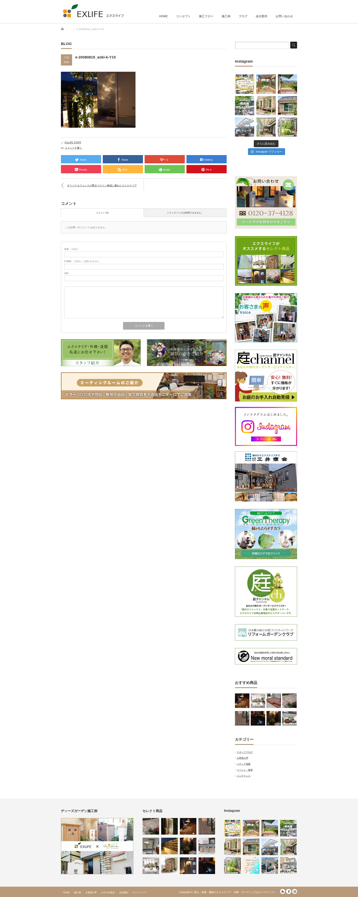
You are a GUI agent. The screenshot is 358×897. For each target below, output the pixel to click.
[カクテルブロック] (188, 865)
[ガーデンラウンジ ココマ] (258, 700)
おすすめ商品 (108, 892)
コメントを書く (73, 147)
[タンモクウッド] (242, 718)
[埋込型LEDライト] (258, 718)
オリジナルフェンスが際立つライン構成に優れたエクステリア (102, 185)
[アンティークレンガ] (289, 700)
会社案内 (261, 16)
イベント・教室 (245, 770)
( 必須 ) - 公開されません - (82, 261)
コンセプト (183, 16)
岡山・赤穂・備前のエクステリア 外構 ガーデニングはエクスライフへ (235, 892)
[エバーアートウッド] (169, 846)
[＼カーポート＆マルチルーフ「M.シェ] (244, 127)
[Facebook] (288, 891)
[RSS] (282, 891)
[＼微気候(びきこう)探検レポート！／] (244, 105)
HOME (163, 16)
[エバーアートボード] (273, 718)
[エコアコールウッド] (273, 700)
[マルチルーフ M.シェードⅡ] (289, 718)
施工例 (226, 16)
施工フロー (206, 16)
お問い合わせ (284, 16)
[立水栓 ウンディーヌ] (151, 846)
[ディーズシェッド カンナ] (169, 865)
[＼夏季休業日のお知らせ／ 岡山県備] (251, 865)
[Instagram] (294, 891)
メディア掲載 (243, 764)
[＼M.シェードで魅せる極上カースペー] (269, 865)
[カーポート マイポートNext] (206, 846)
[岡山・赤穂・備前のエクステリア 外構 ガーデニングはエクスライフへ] (93, 10)
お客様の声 (242, 758)
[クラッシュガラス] (169, 826)
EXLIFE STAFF (73, 142)
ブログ (243, 16)
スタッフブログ (245, 752)
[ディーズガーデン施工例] (97, 873)
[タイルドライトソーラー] (242, 700)
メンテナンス (243, 775)
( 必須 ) (71, 249)
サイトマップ (139, 892)
